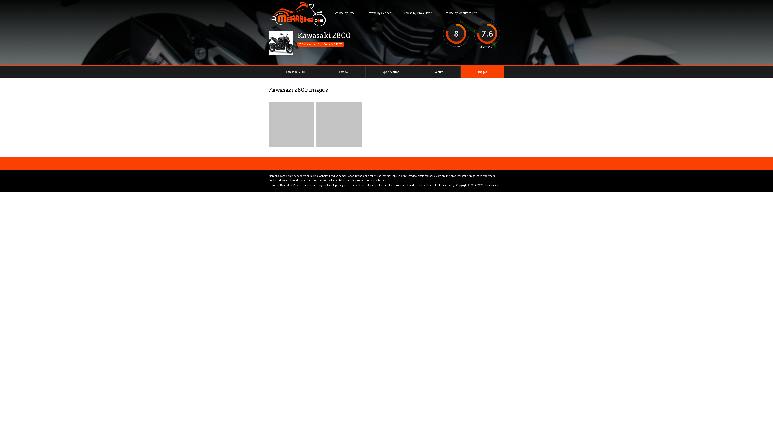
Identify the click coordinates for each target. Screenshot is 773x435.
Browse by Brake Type (417, 13)
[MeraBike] (297, 25)
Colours (438, 72)
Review (343, 72)
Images (482, 72)
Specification (390, 72)
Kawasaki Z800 (295, 72)
